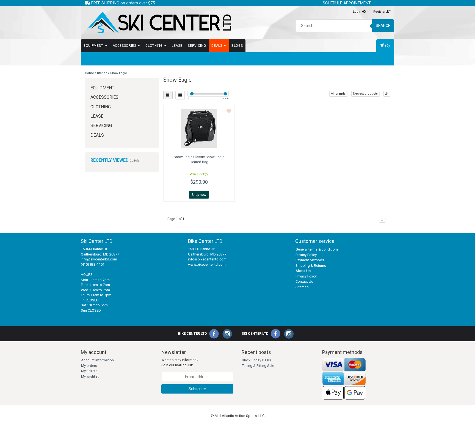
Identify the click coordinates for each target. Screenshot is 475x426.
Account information (97, 360)
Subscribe (197, 389)
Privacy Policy (306, 255)
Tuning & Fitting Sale (258, 366)
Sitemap (302, 287)
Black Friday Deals (256, 360)
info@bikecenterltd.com (207, 259)
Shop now (199, 195)
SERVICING (197, 46)
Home (89, 73)
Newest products (365, 93)
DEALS (217, 46)
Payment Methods (310, 260)
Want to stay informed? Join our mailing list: (179, 362)
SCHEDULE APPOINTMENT (347, 3)
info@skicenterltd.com (99, 259)
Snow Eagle (118, 73)
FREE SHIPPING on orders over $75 (122, 3)
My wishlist (90, 376)
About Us (303, 271)
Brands (102, 73)
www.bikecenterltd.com (207, 264)
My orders (89, 366)
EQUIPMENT (94, 46)
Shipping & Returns (311, 265)
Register (379, 11)
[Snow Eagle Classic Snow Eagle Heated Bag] (199, 128)
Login (357, 11)
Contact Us (304, 281)
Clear (134, 161)
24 (386, 93)
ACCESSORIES (125, 46)
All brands (338, 93)
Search (383, 25)
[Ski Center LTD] (157, 22)
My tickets (89, 371)
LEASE (177, 46)
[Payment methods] (344, 379)
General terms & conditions (317, 249)
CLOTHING (154, 46)
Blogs (237, 46)
